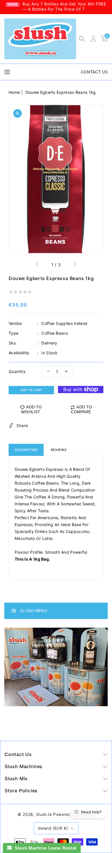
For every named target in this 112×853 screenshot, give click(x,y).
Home (14, 92)
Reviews (58, 450)
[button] (82, 39)
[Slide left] (37, 265)
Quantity (17, 371)
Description (26, 450)
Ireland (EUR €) (53, 828)
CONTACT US (94, 71)
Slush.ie (44, 814)
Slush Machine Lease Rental (44, 848)
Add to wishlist (31, 409)
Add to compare (81, 409)
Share (22, 425)
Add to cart (31, 390)
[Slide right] (74, 265)
